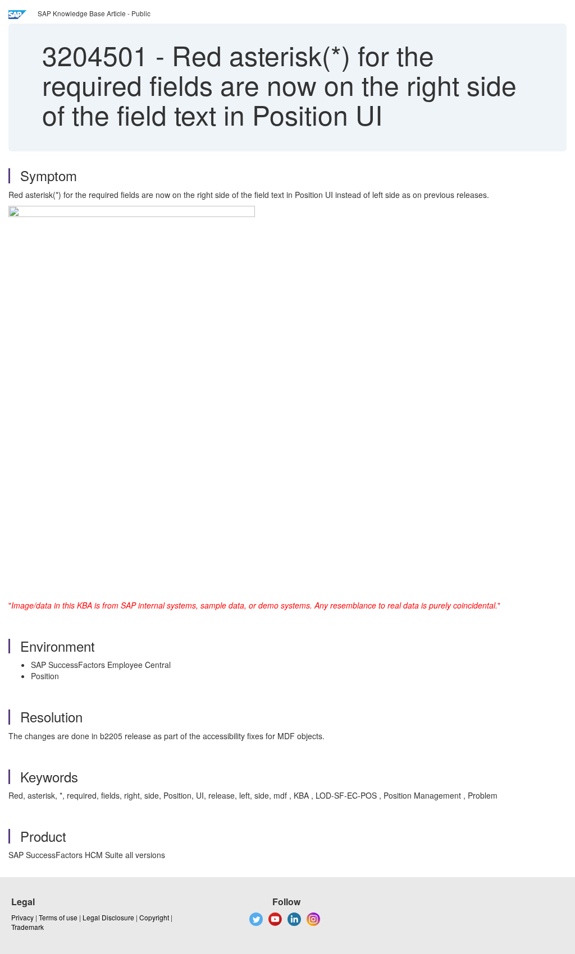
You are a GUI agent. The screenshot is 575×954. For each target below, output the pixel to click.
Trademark (27, 927)
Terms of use (58, 917)
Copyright (154, 917)
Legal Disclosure (108, 917)
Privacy (22, 917)
